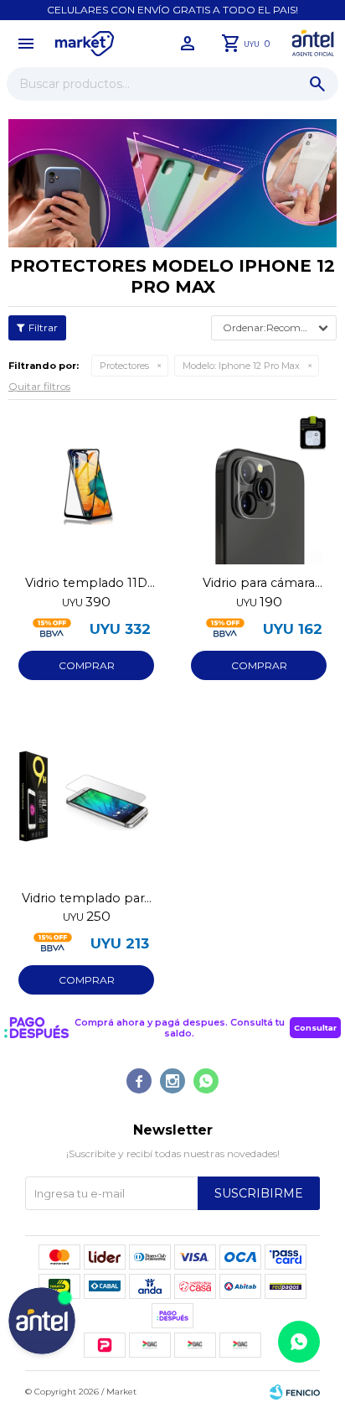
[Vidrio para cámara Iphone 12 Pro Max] (259, 486)
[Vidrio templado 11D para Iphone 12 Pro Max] (86, 486)
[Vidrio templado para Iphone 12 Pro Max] (86, 802)
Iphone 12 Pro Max (241, 365)
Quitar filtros (39, 386)
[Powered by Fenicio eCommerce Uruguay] (295, 1392)
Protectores (124, 365)
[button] (317, 84)
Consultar (315, 1027)
